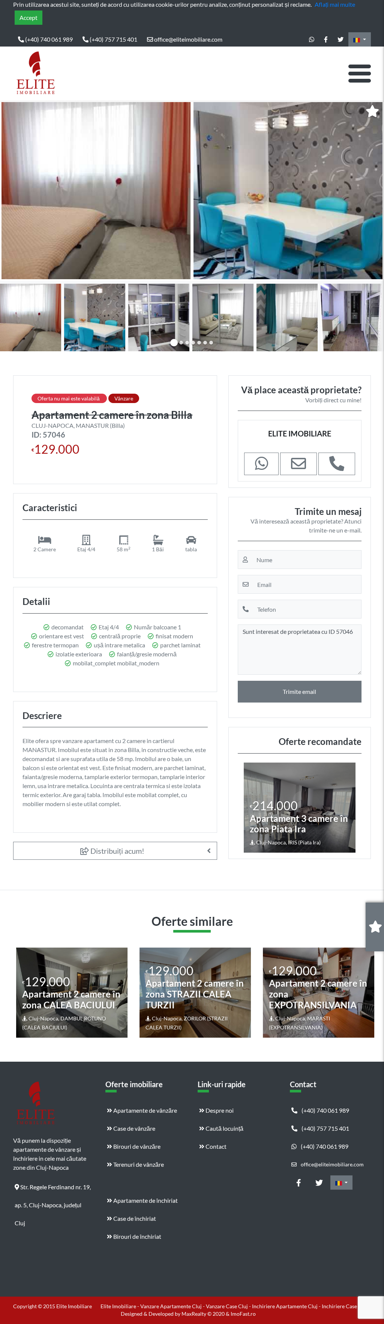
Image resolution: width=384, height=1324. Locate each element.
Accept (29, 17)
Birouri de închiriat (136, 1236)
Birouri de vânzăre (136, 1146)
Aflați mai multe (335, 4)
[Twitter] (340, 39)
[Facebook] (326, 39)
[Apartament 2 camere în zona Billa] (96, 190)
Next (372, 191)
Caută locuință (223, 1128)
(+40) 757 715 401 (112, 39)
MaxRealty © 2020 (204, 1313)
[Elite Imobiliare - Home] (35, 74)
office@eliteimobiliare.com (187, 39)
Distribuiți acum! (116, 850)
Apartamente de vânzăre (144, 1110)
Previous (13, 191)
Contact (215, 1146)
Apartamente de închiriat (145, 1200)
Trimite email (299, 691)
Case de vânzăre (133, 1128)
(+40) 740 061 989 (48, 39)
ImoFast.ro (243, 1313)
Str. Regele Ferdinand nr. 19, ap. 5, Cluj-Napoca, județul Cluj (53, 1189)
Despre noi (219, 1110)
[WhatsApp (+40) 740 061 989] (311, 39)
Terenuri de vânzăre (138, 1164)
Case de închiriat (134, 1218)
